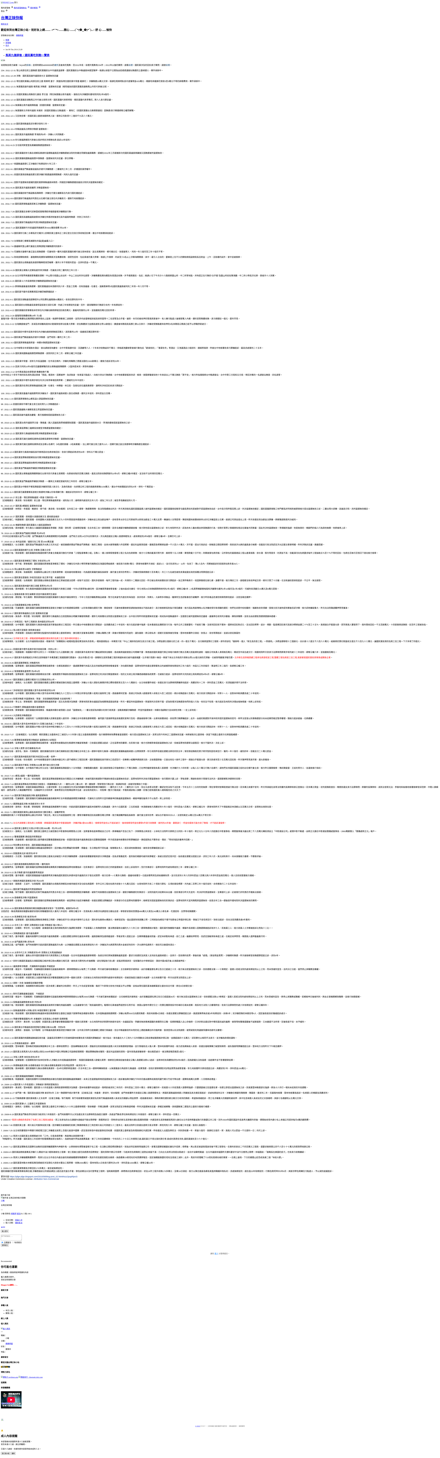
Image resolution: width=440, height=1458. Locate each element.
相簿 (7, 40)
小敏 (3, 1201)
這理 (168, 65)
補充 (56, 65)
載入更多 (5, 1231)
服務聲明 (242, 1426)
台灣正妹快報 (12, 18)
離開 (13, 1453)
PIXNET (202, 1426)
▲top (3, 1227)
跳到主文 (4, 24)
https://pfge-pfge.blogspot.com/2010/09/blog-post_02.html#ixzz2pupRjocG (43, 1176)
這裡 (131, 65)
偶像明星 (19, 35)
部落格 (8, 43)
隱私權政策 (233, 1426)
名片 (7, 45)
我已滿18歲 (5, 1453)
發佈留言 (5, 1245)
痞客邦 (13, 1214)
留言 (19, 1214)
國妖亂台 (18, 1223)
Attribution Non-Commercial (46, 1179)
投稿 (29, 65)
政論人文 (18, 1220)
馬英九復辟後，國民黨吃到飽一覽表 (28, 55)
